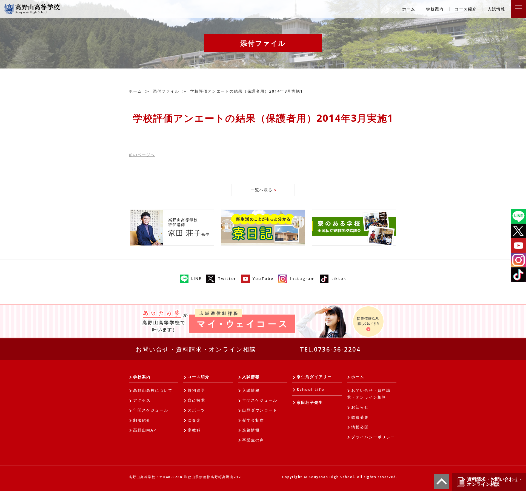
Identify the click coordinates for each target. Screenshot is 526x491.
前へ (142, 154)
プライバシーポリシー (373, 436)
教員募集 (360, 417)
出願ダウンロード (259, 410)
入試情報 (496, 9)
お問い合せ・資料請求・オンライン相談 (196, 349)
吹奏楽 (194, 420)
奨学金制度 (253, 420)
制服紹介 (142, 420)
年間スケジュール (150, 410)
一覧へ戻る (262, 189)
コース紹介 (466, 9)
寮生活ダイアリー (314, 376)
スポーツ (196, 410)
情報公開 (360, 427)
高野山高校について (153, 390)
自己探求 (196, 400)
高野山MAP (144, 430)
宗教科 (194, 430)
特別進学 (196, 390)
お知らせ (360, 407)
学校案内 (435, 9)
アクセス (142, 400)
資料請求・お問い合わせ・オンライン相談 (495, 481)
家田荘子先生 (310, 402)
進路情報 (251, 430)
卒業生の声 (253, 440)
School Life (310, 389)
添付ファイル (166, 91)
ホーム (408, 9)
